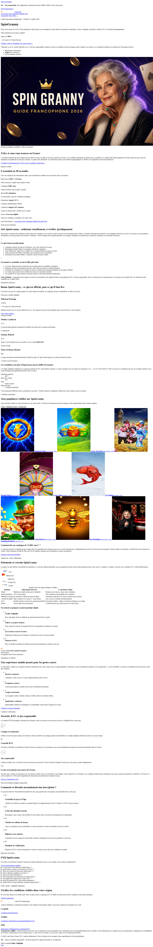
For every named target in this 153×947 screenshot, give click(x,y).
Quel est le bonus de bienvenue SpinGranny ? (18, 871)
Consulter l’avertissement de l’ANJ (12, 163)
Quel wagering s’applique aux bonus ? (16, 873)
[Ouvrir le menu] (17, 16)
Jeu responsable (20, 921)
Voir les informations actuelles (11, 865)
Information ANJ (6, 929)
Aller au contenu (6, 2)
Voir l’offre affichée (7, 313)
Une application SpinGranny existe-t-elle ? (17, 878)
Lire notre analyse (26, 43)
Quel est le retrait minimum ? (12, 875)
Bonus (6, 14)
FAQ (26, 14)
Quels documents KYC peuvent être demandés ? (19, 880)
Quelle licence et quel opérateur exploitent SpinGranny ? (22, 882)
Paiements (15, 14)
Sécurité (41, 221)
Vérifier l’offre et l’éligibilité (10, 43)
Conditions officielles (8, 921)
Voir (2, 945)
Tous (3, 407)
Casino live (22, 407)
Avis (2, 14)
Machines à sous (12, 407)
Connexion (4, 16)
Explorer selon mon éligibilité (10, 554)
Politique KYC (30, 921)
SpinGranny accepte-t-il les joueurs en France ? (19, 869)
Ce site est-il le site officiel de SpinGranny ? (17, 867)
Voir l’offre (12, 16)
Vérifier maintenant (7, 898)
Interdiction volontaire (19, 929)
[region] (76, 596)
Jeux (10, 14)
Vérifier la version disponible (10, 708)
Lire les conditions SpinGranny (34, 163)
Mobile (21, 14)
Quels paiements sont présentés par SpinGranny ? (19, 877)
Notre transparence (7, 9)
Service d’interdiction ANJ (9, 779)
